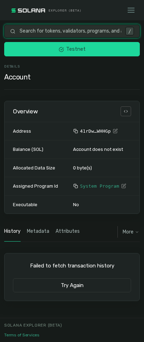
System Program (99, 186)
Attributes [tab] (68, 231)
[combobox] (70, 31)
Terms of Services (21, 335)
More (128, 232)
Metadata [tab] (38, 231)
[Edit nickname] (115, 131)
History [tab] (12, 231)
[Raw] (126, 111)
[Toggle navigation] (131, 10)
